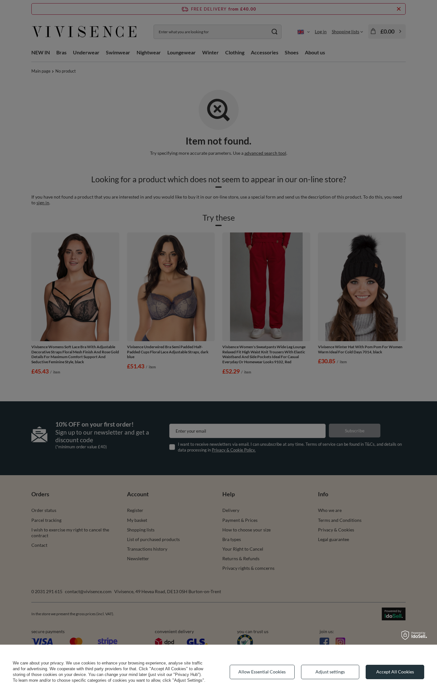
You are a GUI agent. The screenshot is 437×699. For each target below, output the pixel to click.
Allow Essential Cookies (262, 671)
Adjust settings (330, 671)
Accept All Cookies (395, 671)
